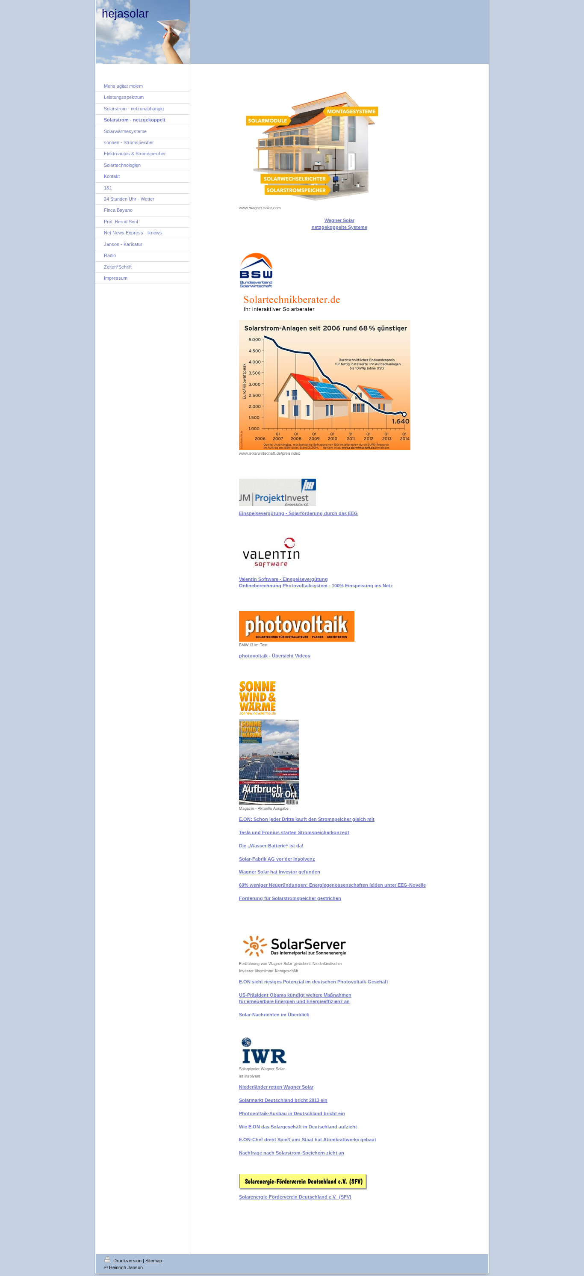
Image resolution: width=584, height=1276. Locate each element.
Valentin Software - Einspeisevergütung (283, 579)
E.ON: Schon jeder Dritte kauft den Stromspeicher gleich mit (307, 819)
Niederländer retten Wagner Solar (276, 1086)
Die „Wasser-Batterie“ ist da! (271, 845)
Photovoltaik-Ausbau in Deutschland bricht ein (292, 1113)
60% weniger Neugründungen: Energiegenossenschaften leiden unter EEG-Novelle (332, 885)
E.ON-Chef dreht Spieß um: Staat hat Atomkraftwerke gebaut (307, 1139)
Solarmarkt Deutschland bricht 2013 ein (283, 1100)
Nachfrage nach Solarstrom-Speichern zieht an (291, 1152)
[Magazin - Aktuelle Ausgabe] (269, 762)
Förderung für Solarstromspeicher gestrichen (290, 898)
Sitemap (153, 1260)
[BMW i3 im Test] (296, 626)
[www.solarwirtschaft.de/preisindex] (324, 385)
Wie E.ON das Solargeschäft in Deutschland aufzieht (298, 1126)
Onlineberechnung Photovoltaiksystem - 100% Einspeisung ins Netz (316, 585)
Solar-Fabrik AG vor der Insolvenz (277, 859)
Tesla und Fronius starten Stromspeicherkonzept (294, 832)
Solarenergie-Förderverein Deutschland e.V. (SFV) (295, 1196)
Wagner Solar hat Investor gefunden (279, 871)
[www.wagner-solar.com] (329, 144)
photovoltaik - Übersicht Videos (274, 655)
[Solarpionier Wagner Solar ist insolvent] (264, 1050)
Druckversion (127, 1260)
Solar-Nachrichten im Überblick (274, 1014)
